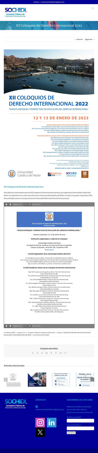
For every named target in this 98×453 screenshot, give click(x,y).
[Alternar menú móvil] (92, 8)
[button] (6, 380)
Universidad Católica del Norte (22, 335)
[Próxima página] (10, 204)
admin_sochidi (10, 332)
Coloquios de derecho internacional (74, 332)
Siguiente (88, 39)
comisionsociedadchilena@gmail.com (52, 2)
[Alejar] (25, 204)
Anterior (79, 39)
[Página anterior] (6, 204)
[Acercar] (30, 204)
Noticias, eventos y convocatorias (45, 332)
